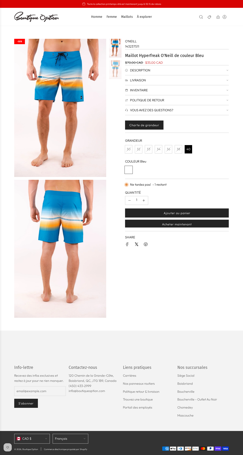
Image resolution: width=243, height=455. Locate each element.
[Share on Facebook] (127, 245)
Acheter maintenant (177, 224)
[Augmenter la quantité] (143, 200)
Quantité (133, 192)
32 (138, 149)
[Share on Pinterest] (145, 245)
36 (168, 149)
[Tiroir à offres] (209, 17)
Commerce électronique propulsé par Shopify (65, 449)
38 (178, 149)
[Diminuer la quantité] (129, 200)
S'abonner (26, 403)
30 (129, 149)
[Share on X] (136, 245)
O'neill (131, 41)
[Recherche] (201, 17)
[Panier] (218, 17)
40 (188, 149)
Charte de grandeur (144, 125)
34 (158, 149)
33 (148, 149)
